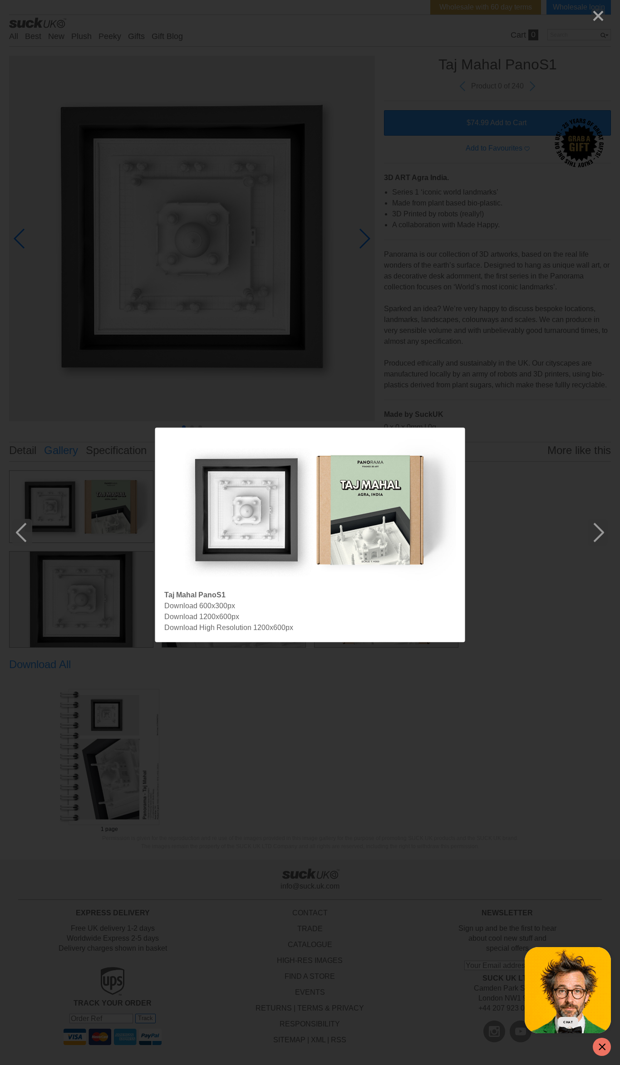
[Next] (598, 532)
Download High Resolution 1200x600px (228, 627)
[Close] (598, 16)
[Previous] (22, 532)
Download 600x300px (199, 605)
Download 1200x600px (201, 616)
